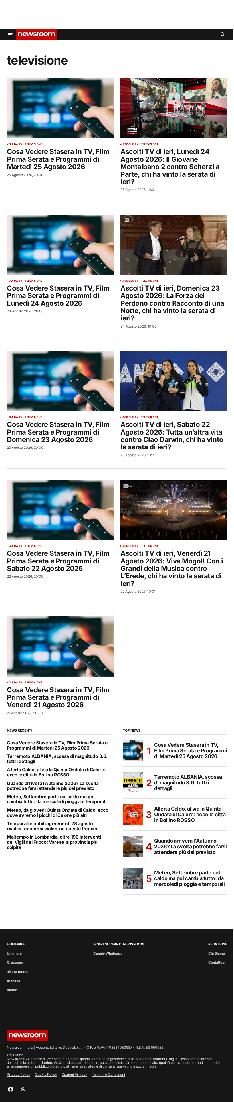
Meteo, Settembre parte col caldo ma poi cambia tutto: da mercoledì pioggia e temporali (56, 799)
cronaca (13, 981)
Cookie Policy (46, 1074)
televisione (33, 144)
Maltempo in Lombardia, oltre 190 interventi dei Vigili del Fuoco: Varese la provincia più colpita (54, 842)
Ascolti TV (130, 144)
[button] (10, 34)
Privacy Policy (18, 1074)
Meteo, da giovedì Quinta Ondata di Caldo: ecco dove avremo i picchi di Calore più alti (57, 813)
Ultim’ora (14, 953)
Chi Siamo (216, 953)
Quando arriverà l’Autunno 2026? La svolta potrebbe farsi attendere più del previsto (53, 786)
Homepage (16, 944)
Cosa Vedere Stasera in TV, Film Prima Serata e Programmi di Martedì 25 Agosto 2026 (57, 745)
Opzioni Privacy (74, 1074)
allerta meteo (17, 971)
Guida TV (15, 144)
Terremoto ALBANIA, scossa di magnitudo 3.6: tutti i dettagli (57, 759)
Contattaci (216, 962)
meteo (12, 990)
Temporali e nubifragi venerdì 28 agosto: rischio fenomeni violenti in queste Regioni (52, 826)
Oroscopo (15, 962)
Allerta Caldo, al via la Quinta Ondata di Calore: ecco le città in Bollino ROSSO (56, 772)
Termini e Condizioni (108, 1074)
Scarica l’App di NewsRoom (118, 944)
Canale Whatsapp (108, 953)
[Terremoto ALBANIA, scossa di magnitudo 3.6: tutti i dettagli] (133, 782)
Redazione (217, 944)
